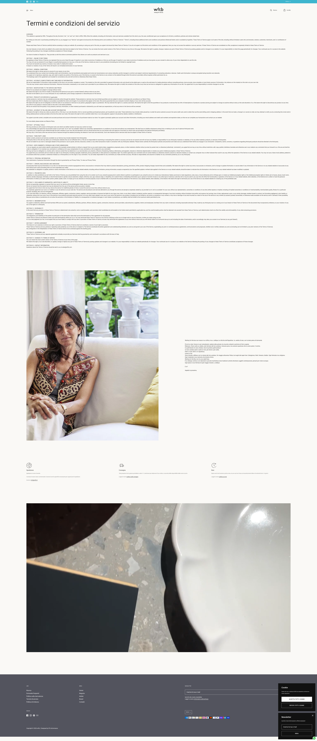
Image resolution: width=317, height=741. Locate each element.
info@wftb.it (34, 480)
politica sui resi (223, 476)
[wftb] (158, 10)
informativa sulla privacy (201, 699)
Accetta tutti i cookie (297, 699)
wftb (38, 728)
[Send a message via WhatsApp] (314, 738)
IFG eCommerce (53, 728)
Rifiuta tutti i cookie (297, 705)
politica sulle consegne (132, 476)
